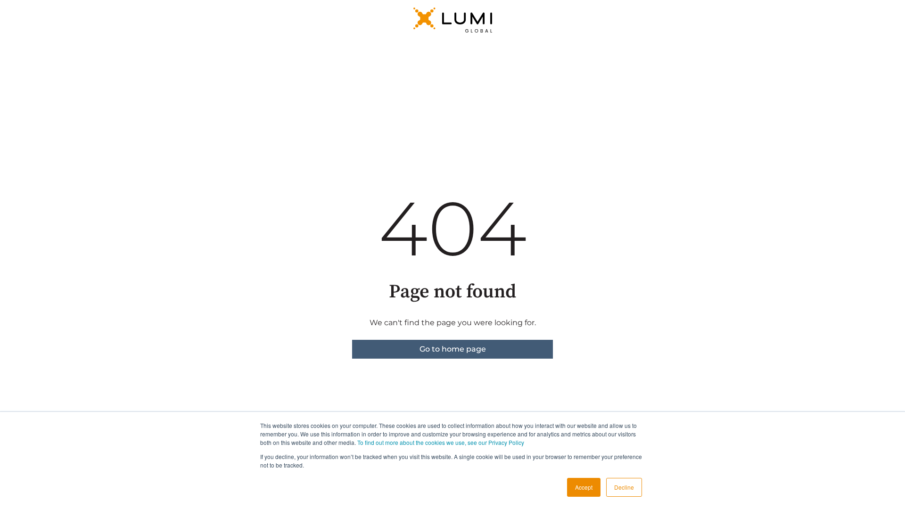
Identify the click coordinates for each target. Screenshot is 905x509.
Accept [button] (583, 487)
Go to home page (453, 349)
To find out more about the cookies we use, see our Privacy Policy (440, 442)
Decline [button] (624, 487)
